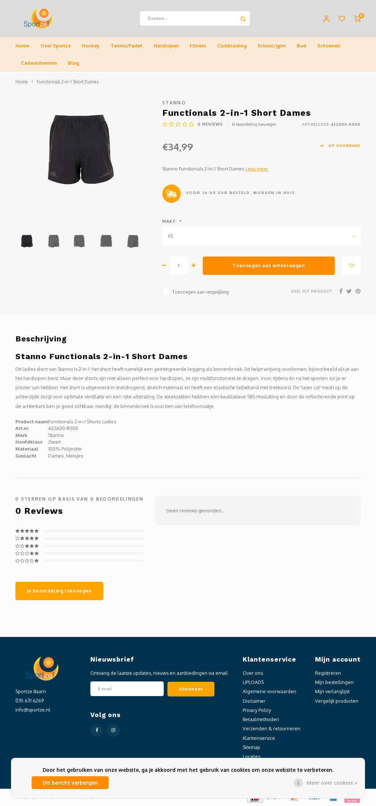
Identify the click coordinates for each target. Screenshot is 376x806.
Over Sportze (55, 46)
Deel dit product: (312, 291)
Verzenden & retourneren (271, 728)
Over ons (253, 673)
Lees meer (256, 169)
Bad (301, 46)
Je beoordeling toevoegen (254, 124)
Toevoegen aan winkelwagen (268, 265)
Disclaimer (254, 701)
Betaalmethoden (261, 719)
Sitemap (251, 747)
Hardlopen (166, 46)
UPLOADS (253, 682)
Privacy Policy (257, 710)
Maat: (171, 221)
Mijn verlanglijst (332, 691)
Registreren (328, 673)
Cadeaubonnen (39, 63)
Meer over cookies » (332, 783)
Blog (73, 63)
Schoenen (328, 46)
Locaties (251, 756)
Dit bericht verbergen (70, 783)
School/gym (271, 46)
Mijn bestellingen (334, 682)
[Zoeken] (242, 18)
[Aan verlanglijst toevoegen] (351, 266)
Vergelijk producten (336, 701)
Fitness (198, 46)
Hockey (91, 46)
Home (22, 46)
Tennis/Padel (126, 46)
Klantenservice (259, 738)
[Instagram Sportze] (113, 730)
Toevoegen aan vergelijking (200, 292)
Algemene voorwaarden (269, 691)
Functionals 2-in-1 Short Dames (67, 82)
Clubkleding (231, 46)
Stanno (174, 102)
